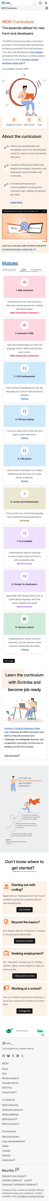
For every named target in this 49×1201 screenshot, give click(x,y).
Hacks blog (7, 1160)
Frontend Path (24, 1011)
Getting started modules (25, 976)
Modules (10, 263)
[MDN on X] (13, 1055)
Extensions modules (24, 941)
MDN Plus (7, 1087)
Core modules (36, 52)
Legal (27, 1180)
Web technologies (10, 1136)
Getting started (9, 269)
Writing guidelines (10, 1114)
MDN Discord (8, 1119)
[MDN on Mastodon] (17, 1055)
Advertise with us (10, 1082)
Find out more (10, 755)
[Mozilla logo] (10, 1170)
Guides (5, 1146)
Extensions (36, 269)
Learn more (16, 202)
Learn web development (13, 1141)
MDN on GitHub (9, 1123)
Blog (4, 1073)
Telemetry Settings (11, 1180)
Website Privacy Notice (13, 1176)
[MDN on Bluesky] (8, 1055)
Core (23, 269)
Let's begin (9, 661)
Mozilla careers (9, 1078)
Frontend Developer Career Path (17, 249)
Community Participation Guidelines (18, 1184)
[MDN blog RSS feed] (22, 1055)
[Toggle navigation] (46, 3)
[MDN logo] (7, 1043)
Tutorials (6, 1150)
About (5, 1068)
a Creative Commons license (30, 1196)
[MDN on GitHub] (3, 1055)
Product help (8, 1092)
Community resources (12, 1109)
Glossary (6, 1155)
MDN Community (10, 1105)
